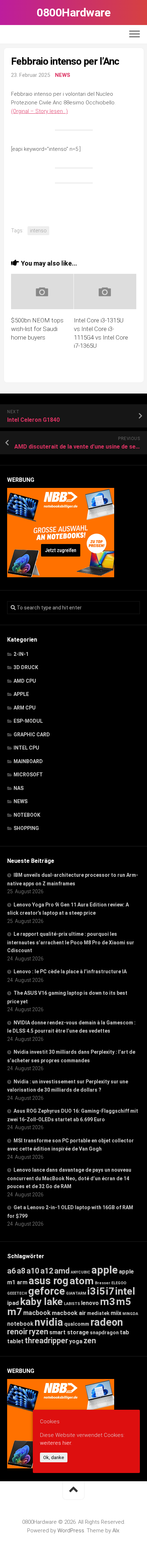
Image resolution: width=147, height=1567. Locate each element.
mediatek (98, 1313)
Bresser (102, 1283)
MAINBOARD (28, 761)
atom (82, 1281)
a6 (11, 1270)
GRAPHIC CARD (32, 734)
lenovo (90, 1303)
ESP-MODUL (28, 721)
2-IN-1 (21, 654)
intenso (38, 230)
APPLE (21, 694)
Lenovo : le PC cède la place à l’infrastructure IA (70, 971)
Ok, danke (53, 1457)
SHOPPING (26, 828)
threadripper (46, 1340)
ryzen (38, 1331)
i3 (91, 1291)
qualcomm (76, 1324)
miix (116, 1313)
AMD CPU (25, 681)
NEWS (62, 75)
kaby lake (41, 1302)
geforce (46, 1291)
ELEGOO (118, 1283)
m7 (14, 1312)
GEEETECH (17, 1293)
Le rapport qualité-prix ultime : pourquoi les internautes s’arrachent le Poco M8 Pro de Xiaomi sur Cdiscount (70, 942)
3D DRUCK (26, 667)
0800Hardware (73, 12)
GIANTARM (76, 1293)
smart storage (69, 1332)
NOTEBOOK (27, 815)
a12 (46, 1270)
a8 (21, 1270)
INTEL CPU (26, 748)
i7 (110, 1291)
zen (89, 1340)
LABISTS (72, 1303)
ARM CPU (25, 708)
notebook (20, 1323)
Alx (115, 1530)
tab (124, 1332)
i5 (101, 1291)
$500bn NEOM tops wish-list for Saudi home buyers (37, 329)
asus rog (49, 1281)
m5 (123, 1302)
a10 (32, 1270)
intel (125, 1291)
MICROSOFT (28, 774)
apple (104, 1270)
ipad (13, 1302)
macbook (37, 1313)
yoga (75, 1341)
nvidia (49, 1322)
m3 (107, 1302)
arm (22, 1282)
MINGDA (130, 1313)
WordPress (70, 1530)
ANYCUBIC (80, 1272)
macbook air (69, 1312)
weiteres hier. (56, 1443)
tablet (15, 1341)
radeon (106, 1322)
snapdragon (104, 1332)
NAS (19, 788)
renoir (17, 1331)
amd (62, 1270)
